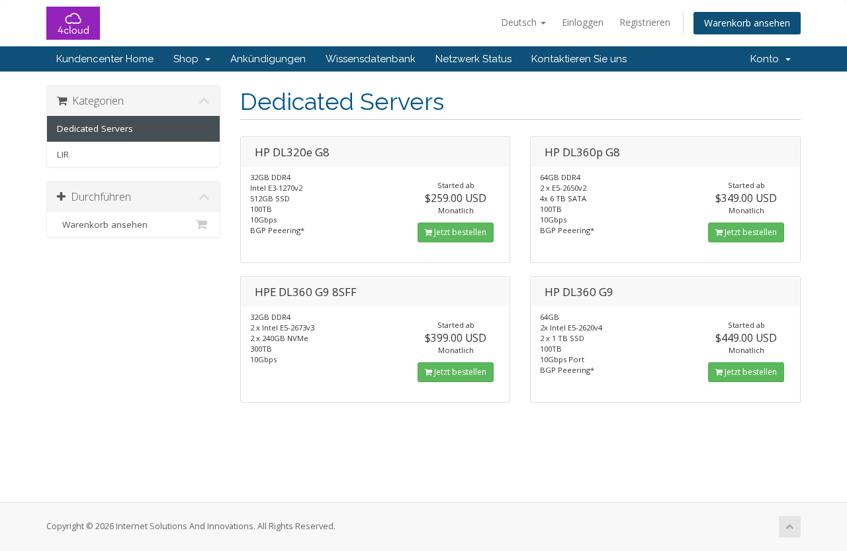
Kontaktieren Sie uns (579, 59)
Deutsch (520, 22)
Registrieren (644, 22)
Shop (188, 59)
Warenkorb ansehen (747, 23)
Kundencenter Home (105, 59)
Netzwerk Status (473, 59)
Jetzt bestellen (459, 232)
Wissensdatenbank (371, 59)
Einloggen (582, 22)
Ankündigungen (268, 59)
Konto (767, 59)
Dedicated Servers (95, 128)
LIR (63, 154)
